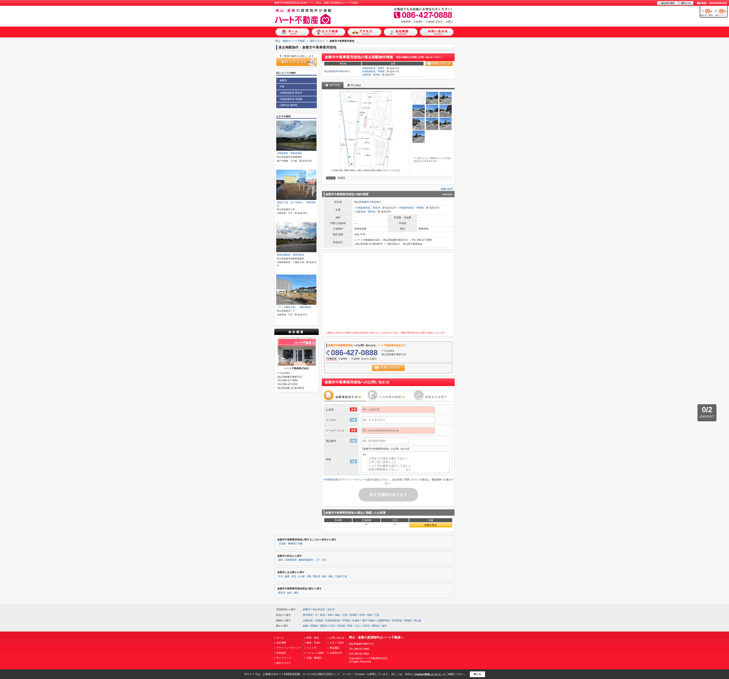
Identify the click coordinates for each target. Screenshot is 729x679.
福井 (324, 576)
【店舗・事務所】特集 (290, 543)
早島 (349, 625)
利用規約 (330, 479)
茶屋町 (353, 614)
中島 (340, 71)
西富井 (381, 68)
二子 (317, 560)
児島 (308, 576)
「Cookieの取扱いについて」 (428, 674)
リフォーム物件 (315, 652)
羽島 (369, 614)
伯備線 (319, 620)
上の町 (301, 576)
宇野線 (346, 620)
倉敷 (287, 576)
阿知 (362, 614)
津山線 (417, 620)
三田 (323, 560)
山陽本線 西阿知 (288, 105)
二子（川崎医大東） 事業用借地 (294, 307)
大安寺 (365, 625)
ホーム (280, 637)
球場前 (381, 71)
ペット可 (311, 647)
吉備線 (356, 620)
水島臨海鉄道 (369, 68)
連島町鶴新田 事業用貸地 (290, 254)
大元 (357, 625)
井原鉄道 (397, 620)
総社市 (331, 609)
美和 (329, 614)
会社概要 (281, 642)
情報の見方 (447, 189)
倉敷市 (334, 71)
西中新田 (308, 614)
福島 (337, 614)
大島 (344, 614)
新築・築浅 (313, 637)
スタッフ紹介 (337, 642)
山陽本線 (366, 74)
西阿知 (376, 74)
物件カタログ (283, 663)
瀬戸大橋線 (368, 620)
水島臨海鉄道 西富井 (290, 92)
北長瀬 (341, 625)
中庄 (280, 576)
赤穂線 (407, 620)
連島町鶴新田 (305, 560)
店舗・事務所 (314, 657)
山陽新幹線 (383, 620)
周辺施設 (334, 647)
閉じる (477, 674)
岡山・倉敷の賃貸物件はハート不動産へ (376, 637)
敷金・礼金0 (313, 642)
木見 (293, 576)
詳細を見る (430, 524)
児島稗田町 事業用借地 (289, 153)
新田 (322, 614)
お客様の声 (336, 652)
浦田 (280, 560)
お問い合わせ (337, 637)
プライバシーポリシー (352, 479)
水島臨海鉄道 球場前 (290, 99)
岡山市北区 (319, 609)
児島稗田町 (291, 560)
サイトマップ (283, 657)
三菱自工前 (341, 576)
